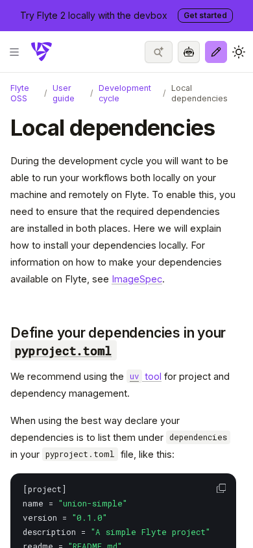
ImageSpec (137, 278)
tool (146, 376)
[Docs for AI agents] (189, 52)
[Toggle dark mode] (238, 52)
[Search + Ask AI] (159, 52)
